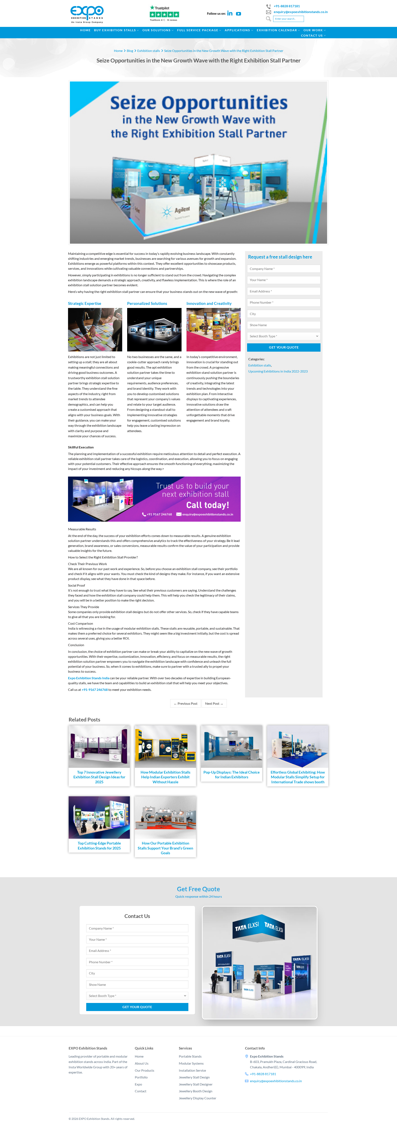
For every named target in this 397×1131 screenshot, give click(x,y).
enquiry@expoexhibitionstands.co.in (301, 12)
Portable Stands (190, 1056)
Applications (237, 30)
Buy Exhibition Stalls (115, 30)
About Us (141, 1063)
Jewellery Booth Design (195, 1091)
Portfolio (141, 1077)
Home (85, 30)
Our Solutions (156, 30)
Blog (130, 51)
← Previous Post (185, 703)
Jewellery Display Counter (197, 1098)
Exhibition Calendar (277, 30)
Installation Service (192, 1070)
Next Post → (214, 703)
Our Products (144, 1070)
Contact (140, 1091)
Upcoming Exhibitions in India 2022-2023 (278, 371)
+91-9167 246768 (95, 689)
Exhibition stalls (148, 51)
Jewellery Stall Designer (196, 1084)
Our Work (313, 30)
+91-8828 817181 (287, 6)
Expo (138, 1084)
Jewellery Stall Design (194, 1077)
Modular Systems (191, 1063)
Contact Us (312, 35)
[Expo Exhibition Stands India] (90, 16)
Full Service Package (197, 30)
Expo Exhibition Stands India (88, 678)
